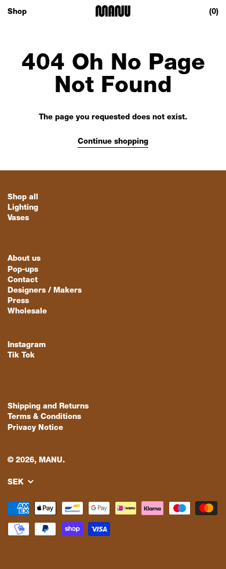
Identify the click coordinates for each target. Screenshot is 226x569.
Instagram (27, 345)
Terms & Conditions (44, 417)
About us (24, 259)
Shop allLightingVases (23, 208)
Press (18, 301)
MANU (51, 461)
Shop (17, 12)
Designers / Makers (45, 291)
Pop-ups (23, 270)
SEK (17, 483)
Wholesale (27, 312)
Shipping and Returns (48, 407)
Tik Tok (21, 356)
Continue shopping (113, 142)
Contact (23, 280)
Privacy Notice (35, 428)
